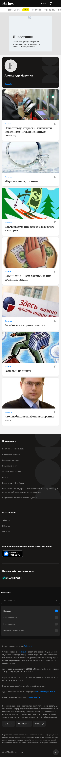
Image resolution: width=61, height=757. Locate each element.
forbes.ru (28, 646)
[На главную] (8, 3)
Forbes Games (17, 9)
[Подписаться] (56, 600)
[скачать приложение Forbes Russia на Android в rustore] (12, 553)
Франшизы (49, 9)
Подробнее (9, 84)
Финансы (8, 124)
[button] (57, 3)
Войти (43, 3)
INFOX (37, 723)
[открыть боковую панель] (51, 3)
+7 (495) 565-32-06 (34, 697)
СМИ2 (7, 723)
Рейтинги (37, 9)
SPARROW (22, 723)
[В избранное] (55, 123)
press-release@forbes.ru (45, 691)
